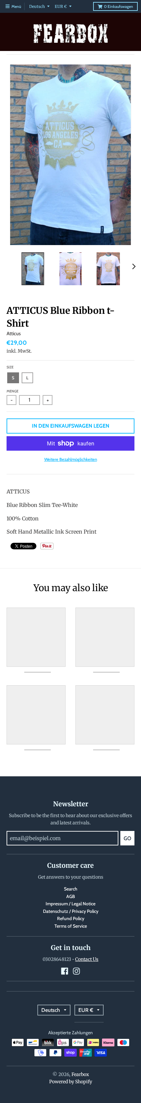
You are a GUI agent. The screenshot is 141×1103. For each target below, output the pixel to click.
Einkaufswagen (118, 6)
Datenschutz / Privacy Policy (70, 911)
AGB (70, 896)
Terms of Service (70, 926)
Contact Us (86, 959)
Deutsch (37, 6)
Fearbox (80, 1074)
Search (70, 889)
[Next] (134, 266)
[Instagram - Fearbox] (76, 971)
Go (127, 838)
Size (10, 367)
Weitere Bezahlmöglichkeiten (70, 459)
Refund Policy (70, 918)
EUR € (61, 6)
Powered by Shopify (70, 1082)
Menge (12, 391)
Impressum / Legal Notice (70, 904)
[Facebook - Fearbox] (65, 971)
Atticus (14, 334)
